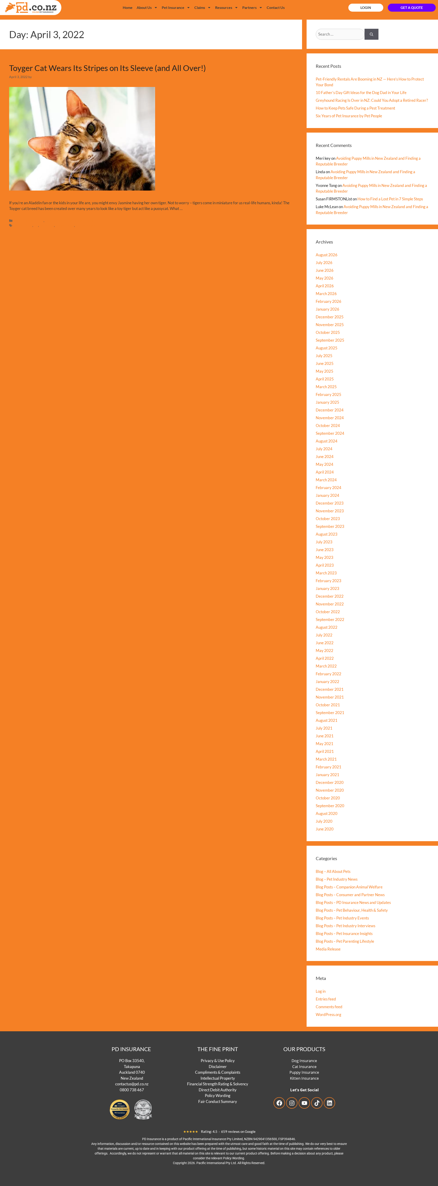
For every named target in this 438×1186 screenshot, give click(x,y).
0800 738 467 (132, 1089)
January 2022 (327, 681)
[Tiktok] (317, 1103)
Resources (223, 7)
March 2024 (326, 479)
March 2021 (326, 759)
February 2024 (328, 487)
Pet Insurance (173, 7)
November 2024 (330, 417)
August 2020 (326, 813)
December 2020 (330, 782)
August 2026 (326, 254)
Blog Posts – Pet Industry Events (342, 918)
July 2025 (324, 355)
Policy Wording (217, 1095)
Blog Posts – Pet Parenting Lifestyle (345, 941)
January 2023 (327, 588)
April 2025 (325, 379)
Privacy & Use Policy (218, 1060)
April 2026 (325, 285)
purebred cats (85, 225)
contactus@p (126, 1083)
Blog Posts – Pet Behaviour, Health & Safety (352, 910)
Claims (199, 7)
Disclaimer (218, 1066)
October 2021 (328, 704)
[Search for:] (340, 34)
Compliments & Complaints (217, 1072)
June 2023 (325, 549)
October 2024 (328, 425)
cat (36, 225)
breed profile (23, 225)
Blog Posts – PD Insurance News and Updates (353, 902)
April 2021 (325, 751)
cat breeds (46, 225)
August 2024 (326, 441)
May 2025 (324, 371)
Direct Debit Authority (218, 1089)
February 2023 (328, 580)
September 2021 (330, 712)
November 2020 (330, 790)
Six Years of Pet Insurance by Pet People (349, 115)
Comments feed (329, 1006)
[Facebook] (279, 1103)
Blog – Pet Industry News (336, 879)
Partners (249, 7)
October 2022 (328, 611)
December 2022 (330, 596)
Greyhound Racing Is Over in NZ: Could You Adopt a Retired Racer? (372, 100)
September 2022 (330, 619)
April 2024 (325, 472)
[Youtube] (304, 1103)
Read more (192, 208)
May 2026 (324, 278)
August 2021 (326, 720)
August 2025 (326, 348)
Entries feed (326, 999)
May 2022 (324, 650)
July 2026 (324, 262)
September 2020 (330, 805)
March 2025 (326, 386)
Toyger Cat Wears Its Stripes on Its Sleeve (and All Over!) (107, 68)
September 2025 (330, 340)
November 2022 (330, 604)
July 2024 (324, 448)
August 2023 (326, 534)
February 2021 (328, 766)
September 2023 (330, 526)
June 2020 (325, 829)
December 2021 (330, 689)
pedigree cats (64, 225)
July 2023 (324, 541)
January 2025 (327, 402)
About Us (144, 7)
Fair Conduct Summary (217, 1101)
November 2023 (330, 510)
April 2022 (325, 658)
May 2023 (324, 557)
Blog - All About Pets (29, 221)
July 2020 (324, 821)
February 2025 (328, 394)
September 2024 (330, 433)
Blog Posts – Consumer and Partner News (350, 894)
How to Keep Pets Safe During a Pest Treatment (355, 108)
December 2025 (330, 316)
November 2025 (330, 324)
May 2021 (324, 743)
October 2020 (328, 798)
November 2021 (330, 697)
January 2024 (327, 495)
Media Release (328, 949)
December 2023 (330, 503)
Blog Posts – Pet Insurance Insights (344, 933)
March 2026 (326, 293)
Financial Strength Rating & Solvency (217, 1083)
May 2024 (324, 464)
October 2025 (328, 332)
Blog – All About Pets (333, 871)
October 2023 (328, 518)
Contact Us (276, 7)
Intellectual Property (218, 1078)
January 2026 (327, 309)
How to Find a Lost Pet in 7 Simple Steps (390, 198)
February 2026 (328, 301)
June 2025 (325, 363)
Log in (321, 991)
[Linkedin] (329, 1103)
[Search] (371, 34)
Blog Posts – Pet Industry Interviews (345, 925)
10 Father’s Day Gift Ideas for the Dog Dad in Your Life (361, 92)
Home (128, 7)
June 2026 (325, 270)
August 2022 (326, 627)
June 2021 (325, 735)
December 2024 (330, 410)
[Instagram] (291, 1103)
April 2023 (325, 565)
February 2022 (328, 673)
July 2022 (324, 635)
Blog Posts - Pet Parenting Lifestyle (69, 221)
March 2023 (326, 573)
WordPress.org (328, 1014)
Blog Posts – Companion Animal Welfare (349, 887)
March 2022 (326, 666)
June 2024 (325, 456)
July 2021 (324, 728)
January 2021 (327, 774)
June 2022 (325, 642)
